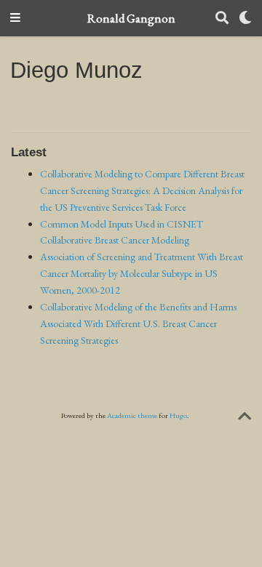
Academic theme (132, 415)
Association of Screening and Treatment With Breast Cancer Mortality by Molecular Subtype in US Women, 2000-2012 (141, 273)
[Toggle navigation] (15, 18)
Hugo (178, 415)
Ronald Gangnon (131, 18)
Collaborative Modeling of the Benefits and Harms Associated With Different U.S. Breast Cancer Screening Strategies (138, 323)
